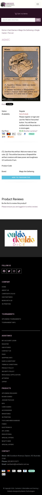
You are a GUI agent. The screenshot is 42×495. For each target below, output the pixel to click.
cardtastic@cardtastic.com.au (18, 464)
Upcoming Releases (9, 393)
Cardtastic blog (8, 294)
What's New (6, 441)
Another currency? (30, 131)
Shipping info (7, 358)
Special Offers (8, 438)
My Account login (9, 340)
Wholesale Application (11, 375)
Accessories (7, 410)
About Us (5, 290)
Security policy (8, 371)
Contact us (6, 351)
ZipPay (4, 382)
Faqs (3, 354)
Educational (7, 434)
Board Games (7, 396)
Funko (4, 424)
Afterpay (5, 378)
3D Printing (6, 304)
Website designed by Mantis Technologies (21, 491)
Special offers (8, 444)
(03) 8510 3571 (13, 461)
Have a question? (8, 361)
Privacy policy (8, 368)
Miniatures (6, 414)
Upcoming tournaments (11, 319)
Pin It (3, 104)
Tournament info (9, 322)
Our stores (6, 347)
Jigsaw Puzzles (8, 400)
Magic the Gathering (26, 30)
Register (5, 344)
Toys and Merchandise (11, 420)
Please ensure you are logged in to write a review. (20, 207)
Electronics (7, 427)
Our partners (7, 297)
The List (11, 33)
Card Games (12, 30)
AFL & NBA (5, 431)
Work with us (7, 300)
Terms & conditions (9, 364)
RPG (3, 403)
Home (4, 30)
